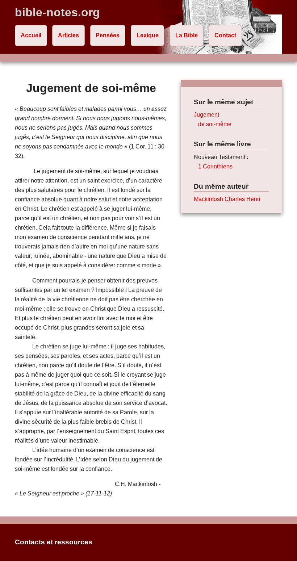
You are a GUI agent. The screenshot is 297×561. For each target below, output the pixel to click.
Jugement (206, 115)
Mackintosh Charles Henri (227, 199)
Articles (68, 35)
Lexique (148, 35)
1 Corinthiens (215, 166)
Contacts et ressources (53, 542)
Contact (225, 35)
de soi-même (214, 124)
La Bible (186, 35)
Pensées (108, 35)
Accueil (31, 35)
